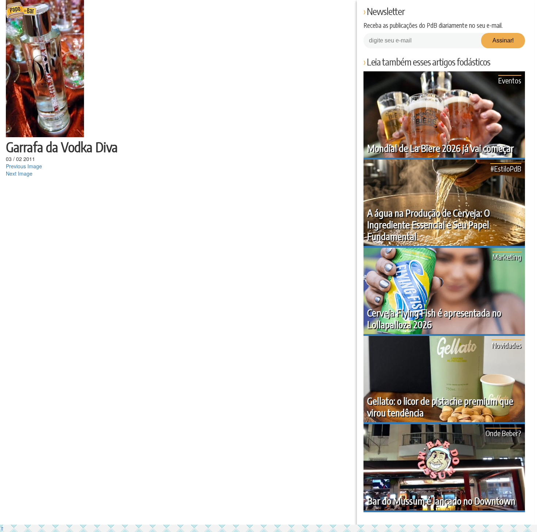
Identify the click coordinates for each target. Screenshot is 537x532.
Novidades (506, 344)
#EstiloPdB (505, 168)
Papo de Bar (21, 11)
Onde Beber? (503, 433)
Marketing (506, 256)
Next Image (19, 173)
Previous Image (24, 166)
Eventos (509, 80)
